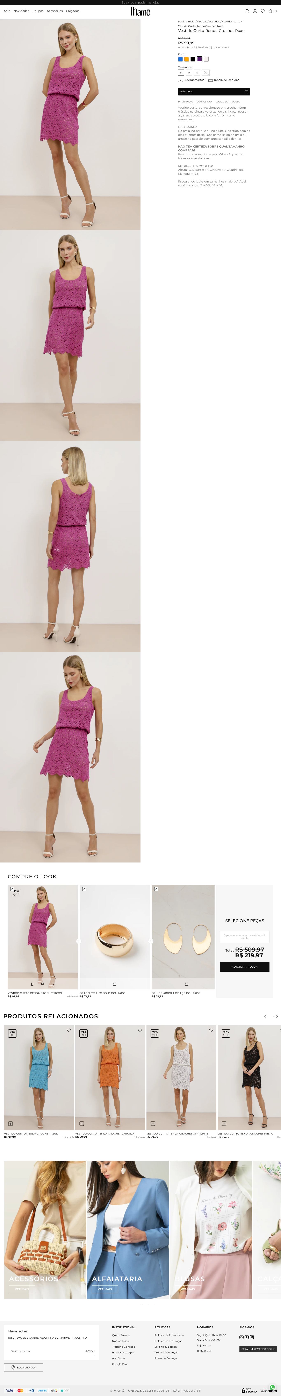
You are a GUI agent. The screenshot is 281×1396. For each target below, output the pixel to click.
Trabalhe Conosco (123, 1346)
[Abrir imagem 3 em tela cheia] (70, 546)
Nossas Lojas (120, 1341)
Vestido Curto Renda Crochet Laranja (104, 1133)
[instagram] (241, 1337)
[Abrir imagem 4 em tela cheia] (70, 757)
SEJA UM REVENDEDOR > (258, 1349)
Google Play (120, 1364)
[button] (273, 11)
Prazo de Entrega (165, 1358)
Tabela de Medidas (226, 79)
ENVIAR (90, 1350)
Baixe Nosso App (123, 1352)
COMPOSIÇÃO (204, 101)
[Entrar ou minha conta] (255, 11)
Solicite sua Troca (165, 1346)
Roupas (38, 11)
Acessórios (55, 11)
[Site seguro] (249, 1390)
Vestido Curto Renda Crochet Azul (31, 1133)
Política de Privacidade (169, 1335)
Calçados (72, 11)
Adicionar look (245, 966)
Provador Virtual (194, 79)
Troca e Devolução (166, 1352)
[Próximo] (276, 1016)
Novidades (21, 11)
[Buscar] (247, 11)
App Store (118, 1358)
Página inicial (186, 21)
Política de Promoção (168, 1341)
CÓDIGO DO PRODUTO (228, 101)
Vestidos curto (231, 21)
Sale (7, 11)
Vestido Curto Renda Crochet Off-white (177, 1133)
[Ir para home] (140, 11)
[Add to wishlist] (68, 1030)
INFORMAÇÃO (185, 101)
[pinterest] (252, 1337)
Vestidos (214, 21)
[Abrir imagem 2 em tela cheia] (70, 335)
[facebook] (247, 1337)
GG (206, 72)
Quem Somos (121, 1335)
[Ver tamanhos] (10, 1123)
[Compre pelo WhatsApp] (272, 1387)
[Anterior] (266, 1016)
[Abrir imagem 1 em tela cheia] (70, 124)
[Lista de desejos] (263, 11)
